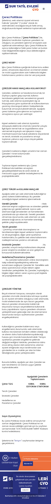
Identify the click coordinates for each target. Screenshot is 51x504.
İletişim (18, 440)
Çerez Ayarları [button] (25, 485)
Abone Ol (28, 463)
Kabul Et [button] (25, 490)
